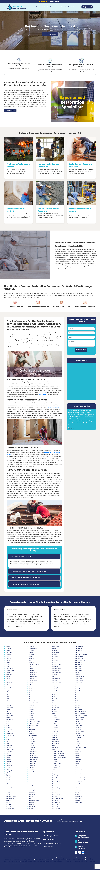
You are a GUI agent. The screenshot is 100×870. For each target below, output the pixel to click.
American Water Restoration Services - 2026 (69, 822)
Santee (77, 693)
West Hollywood (80, 778)
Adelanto (8, 646)
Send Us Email (83, 843)
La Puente (32, 745)
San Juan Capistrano (81, 654)
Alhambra (8, 650)
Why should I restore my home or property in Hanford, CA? (28, 571)
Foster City (32, 675)
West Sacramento (80, 780)
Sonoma (77, 705)
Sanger (77, 672)
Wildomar (78, 790)
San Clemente (56, 802)
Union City (78, 751)
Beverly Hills (9, 707)
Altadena (8, 654)
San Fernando (56, 808)
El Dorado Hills (10, 808)
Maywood (32, 806)
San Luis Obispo (80, 660)
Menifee (31, 808)
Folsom (31, 668)
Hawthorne (32, 707)
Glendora (31, 697)
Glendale (31, 695)
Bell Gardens (9, 697)
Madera (31, 798)
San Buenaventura (57, 798)
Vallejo (77, 757)
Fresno (31, 683)
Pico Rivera (55, 733)
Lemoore (31, 774)
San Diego (55, 804)
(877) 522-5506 (83, 837)
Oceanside (55, 699)
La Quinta (32, 747)
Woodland (78, 794)
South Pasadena (80, 713)
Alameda (8, 648)
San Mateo (78, 664)
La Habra (31, 737)
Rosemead (55, 784)
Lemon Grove (33, 772)
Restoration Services (49, 7)
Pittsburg (55, 735)
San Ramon (78, 670)
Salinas (54, 792)
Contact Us (62, 7)
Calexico (8, 721)
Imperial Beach (33, 725)
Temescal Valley (80, 731)
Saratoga (78, 695)
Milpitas (54, 650)
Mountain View (56, 672)
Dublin (8, 794)
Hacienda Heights (34, 703)
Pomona (54, 745)
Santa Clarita (79, 681)
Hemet (31, 711)
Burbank (8, 717)
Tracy (77, 739)
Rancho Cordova (57, 751)
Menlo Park (55, 646)
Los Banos (32, 792)
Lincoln (31, 776)
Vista (76, 766)
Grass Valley (32, 701)
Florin (30, 666)
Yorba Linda (78, 796)
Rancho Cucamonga (58, 753)
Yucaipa (77, 800)
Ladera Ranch (33, 751)
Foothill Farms (33, 672)
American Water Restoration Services (28, 820)
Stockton (77, 723)
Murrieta (54, 675)
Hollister (31, 719)
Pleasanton (55, 743)
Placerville (55, 739)
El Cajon (8, 802)
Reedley (54, 768)
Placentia (54, 737)
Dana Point (9, 778)
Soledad (77, 703)
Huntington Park (34, 723)
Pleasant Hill (55, 741)
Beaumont (9, 693)
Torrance (78, 737)
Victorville (78, 760)
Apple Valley (9, 662)
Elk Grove (31, 650)
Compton (8, 760)
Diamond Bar (9, 788)
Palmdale (54, 721)
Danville (8, 780)
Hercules (31, 713)
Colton (8, 757)
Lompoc (31, 784)
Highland (31, 717)
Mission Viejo (56, 652)
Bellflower (9, 699)
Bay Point (8, 691)
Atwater (8, 677)
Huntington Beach (34, 721)
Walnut (77, 768)
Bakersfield (9, 683)
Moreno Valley (56, 668)
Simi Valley (78, 701)
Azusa (7, 681)
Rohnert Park (56, 782)
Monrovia (55, 656)
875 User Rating (54, 1)
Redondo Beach (56, 764)
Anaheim (8, 656)
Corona (8, 764)
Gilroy (30, 693)
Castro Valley (9, 733)
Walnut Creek (79, 770)
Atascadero (9, 675)
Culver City (9, 770)
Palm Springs (56, 719)
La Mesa (31, 739)
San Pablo (78, 666)
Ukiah (77, 749)
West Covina (78, 776)
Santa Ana (78, 675)
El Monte (31, 646)
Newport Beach (56, 683)
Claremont (9, 751)
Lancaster (32, 766)
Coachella (8, 755)
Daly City (8, 776)
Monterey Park (56, 664)
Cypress (8, 774)
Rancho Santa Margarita (59, 757)
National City (56, 679)
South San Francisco (81, 715)
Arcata (7, 666)
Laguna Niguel (33, 757)
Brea (7, 711)
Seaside (77, 697)
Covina (8, 768)
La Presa (31, 743)
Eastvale (8, 800)
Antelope (8, 658)
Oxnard (54, 713)
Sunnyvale (78, 727)
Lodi (30, 780)
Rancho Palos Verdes (58, 755)
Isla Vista (31, 733)
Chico (7, 741)
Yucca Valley (78, 802)
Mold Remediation (49, 839)
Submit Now (81, 350)
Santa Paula (78, 689)
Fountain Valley (33, 677)
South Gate (78, 709)
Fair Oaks (31, 658)
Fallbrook (31, 662)
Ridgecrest (55, 774)
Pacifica (54, 715)
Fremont (31, 679)
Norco (54, 685)
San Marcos (78, 662)
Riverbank (55, 776)
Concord (8, 762)
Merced (54, 648)
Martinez (31, 804)
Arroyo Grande (10, 670)
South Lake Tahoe (80, 711)
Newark (54, 681)
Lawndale (31, 770)
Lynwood (31, 796)
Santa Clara (78, 679)
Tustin (77, 745)
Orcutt (54, 709)
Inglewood (32, 729)
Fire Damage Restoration (51, 836)
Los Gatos (32, 794)
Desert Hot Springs (11, 786)
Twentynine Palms (80, 747)
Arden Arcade (10, 668)
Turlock (77, 743)
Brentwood (9, 713)
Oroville (54, 711)
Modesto (54, 654)
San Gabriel (78, 648)
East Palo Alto (10, 798)
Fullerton (31, 685)
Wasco (77, 772)
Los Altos (31, 788)
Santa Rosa (78, 691)
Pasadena (55, 727)
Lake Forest (32, 762)
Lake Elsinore (33, 760)
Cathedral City (10, 735)
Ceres (7, 737)
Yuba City (78, 798)
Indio (30, 727)
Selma (77, 699)
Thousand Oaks (80, 735)
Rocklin (54, 780)
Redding (54, 760)
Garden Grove (33, 689)
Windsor (77, 792)
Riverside (54, 778)
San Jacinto (78, 650)
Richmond (55, 772)
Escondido (32, 654)
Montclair (55, 658)
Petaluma (55, 731)
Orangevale (55, 707)
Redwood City (56, 766)
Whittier (77, 788)
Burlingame (9, 719)
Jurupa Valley (33, 735)
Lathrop (31, 768)
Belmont (8, 701)
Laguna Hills (32, 755)
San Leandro (79, 656)
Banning (8, 687)
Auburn (8, 679)
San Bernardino (56, 794)
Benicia (8, 703)
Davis (7, 782)
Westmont (78, 786)
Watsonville (78, 774)
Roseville (54, 786)
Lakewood (32, 764)
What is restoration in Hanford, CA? (20, 556)
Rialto (53, 770)
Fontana (31, 670)
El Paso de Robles (34, 648)
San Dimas (55, 806)
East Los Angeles (11, 796)
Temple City (78, 733)
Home (38, 7)
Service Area (72, 7)
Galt (30, 687)
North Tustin (56, 689)
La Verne (31, 749)
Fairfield (31, 660)
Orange (54, 705)
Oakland (54, 695)
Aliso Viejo (9, 652)
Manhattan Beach (34, 800)
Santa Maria (78, 685)
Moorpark (55, 666)
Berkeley (8, 705)
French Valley (33, 681)
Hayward (31, 709)
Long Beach (32, 786)
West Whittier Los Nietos (82, 782)
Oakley (54, 697)
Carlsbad (8, 727)
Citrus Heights (10, 749)
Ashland (8, 672)
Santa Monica (79, 687)
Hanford (31, 705)
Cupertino (9, 772)
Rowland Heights (57, 788)
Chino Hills (9, 745)
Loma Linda (32, 782)
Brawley (8, 709)
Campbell (8, 725)
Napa (53, 677)
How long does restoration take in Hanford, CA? (24, 584)
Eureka (31, 656)
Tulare (77, 741)
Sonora (77, 707)
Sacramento (55, 790)
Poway (54, 749)
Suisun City (78, 725)
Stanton (77, 721)
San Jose (77, 652)
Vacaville (77, 755)
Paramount (55, 725)
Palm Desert (55, 717)
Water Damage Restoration (52, 843)
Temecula (78, 729)
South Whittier (79, 717)
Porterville (55, 747)
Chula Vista (9, 747)
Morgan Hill (55, 670)
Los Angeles (32, 790)
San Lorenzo (79, 658)
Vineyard (77, 762)
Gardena (31, 691)
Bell (7, 695)
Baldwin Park (9, 685)
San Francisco (79, 646)
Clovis (7, 753)
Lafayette (31, 753)
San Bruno (55, 796)
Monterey (55, 662)
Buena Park (9, 715)
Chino (7, 743)
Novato (54, 693)
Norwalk (54, 691)
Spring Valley (79, 719)
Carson (8, 731)
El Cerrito (8, 806)
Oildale (54, 701)
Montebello (55, 660)
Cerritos (8, 739)
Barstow (8, 689)
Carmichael (9, 729)
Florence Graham (34, 664)
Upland (77, 753)
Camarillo (8, 723)
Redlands (54, 762)
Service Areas (48, 847)
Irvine (30, 731)
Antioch (8, 660)
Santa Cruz (78, 683)
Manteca (31, 802)
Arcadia (8, 664)
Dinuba (8, 790)
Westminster (79, 784)
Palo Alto (54, 723)
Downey (8, 792)
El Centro (8, 804)
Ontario (54, 703)
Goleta (31, 699)
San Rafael (78, 668)
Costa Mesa (9, 766)
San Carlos (55, 800)
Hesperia (31, 715)
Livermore (32, 778)
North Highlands (57, 687)
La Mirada (32, 741)
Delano (8, 784)
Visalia (77, 764)
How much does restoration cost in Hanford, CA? (25, 578)
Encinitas (31, 652)
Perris (54, 729)
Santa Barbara (79, 677)
